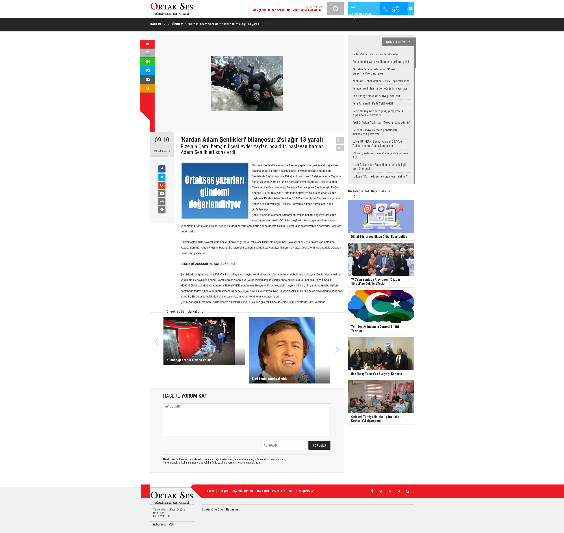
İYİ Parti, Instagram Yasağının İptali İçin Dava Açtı (380, 155)
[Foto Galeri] (147, 70)
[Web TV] (147, 61)
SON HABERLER (398, 42)
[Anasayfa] (147, 44)
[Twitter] (161, 177)
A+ (340, 140)
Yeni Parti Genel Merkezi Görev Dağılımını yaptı (381, 81)
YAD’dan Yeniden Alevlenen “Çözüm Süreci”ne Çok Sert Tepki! (374, 71)
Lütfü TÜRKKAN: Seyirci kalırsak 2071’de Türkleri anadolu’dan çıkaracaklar (377, 143)
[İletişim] (147, 79)
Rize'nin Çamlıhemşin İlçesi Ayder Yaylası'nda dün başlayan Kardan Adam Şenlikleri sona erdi (252, 149)
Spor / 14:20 (287, 8)
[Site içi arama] (147, 88)
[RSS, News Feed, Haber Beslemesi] (389, 491)
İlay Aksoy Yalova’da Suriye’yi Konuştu (376, 96)
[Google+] (161, 185)
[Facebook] (161, 168)
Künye (210, 491)
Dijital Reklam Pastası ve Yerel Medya (375, 54)
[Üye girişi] (398, 491)
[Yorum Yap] (161, 209)
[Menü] (147, 53)
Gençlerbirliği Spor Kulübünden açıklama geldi (380, 62)
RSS (291, 491)
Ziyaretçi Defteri (242, 491)
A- (340, 148)
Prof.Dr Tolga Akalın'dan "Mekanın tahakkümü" (381, 122)
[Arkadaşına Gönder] (161, 193)
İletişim (223, 491)
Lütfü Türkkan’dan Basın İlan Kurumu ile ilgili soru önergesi (379, 166)
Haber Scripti (160, 524)
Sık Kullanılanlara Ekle (271, 491)
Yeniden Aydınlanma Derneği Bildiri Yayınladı (379, 88)
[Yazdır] (161, 201)
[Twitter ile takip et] (381, 491)
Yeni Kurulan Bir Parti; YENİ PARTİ (372, 103)
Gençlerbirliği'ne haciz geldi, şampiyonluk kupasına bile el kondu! (377, 113)
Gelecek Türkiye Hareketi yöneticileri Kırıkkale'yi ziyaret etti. (374, 132)
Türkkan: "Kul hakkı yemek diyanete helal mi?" (380, 176)
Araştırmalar (306, 491)
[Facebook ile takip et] (372, 491)
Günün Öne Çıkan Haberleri (220, 509)
